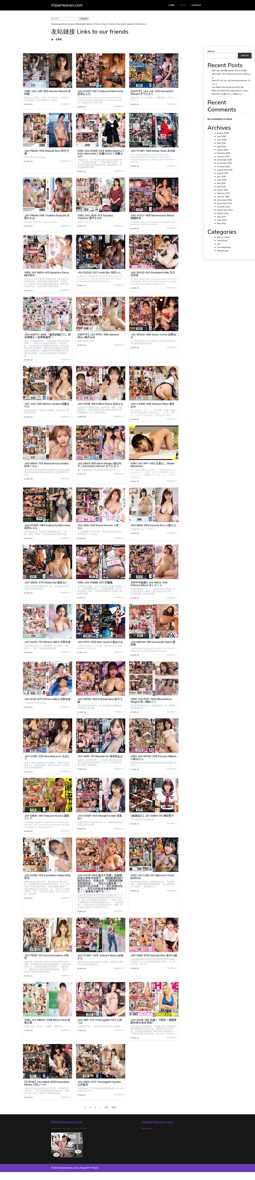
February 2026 (223, 153)
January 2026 (223, 156)
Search (211, 51)
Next (114, 1107)
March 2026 (222, 150)
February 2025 (223, 193)
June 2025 (221, 180)
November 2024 (224, 203)
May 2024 (221, 223)
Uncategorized (224, 247)
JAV (218, 244)
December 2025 (224, 160)
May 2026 (221, 143)
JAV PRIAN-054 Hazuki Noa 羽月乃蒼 (228, 87)
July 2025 (221, 176)
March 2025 (222, 190)
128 (106, 1107)
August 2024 (223, 213)
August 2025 (222, 173)
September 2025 (224, 170)
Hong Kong (222, 240)
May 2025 (221, 183)
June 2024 (222, 220)
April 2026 (221, 146)
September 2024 (225, 210)
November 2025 (224, 163)
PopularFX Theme (89, 1167)
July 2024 (221, 216)
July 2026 (221, 136)
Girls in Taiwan (223, 237)
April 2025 (221, 186)
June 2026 (222, 139)
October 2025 (223, 166)
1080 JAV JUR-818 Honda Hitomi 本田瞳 (229, 70)
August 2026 (223, 133)
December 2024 (224, 200)
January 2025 (223, 196)
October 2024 (223, 206)
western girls (223, 250)
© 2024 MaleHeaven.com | (65, 1167)
